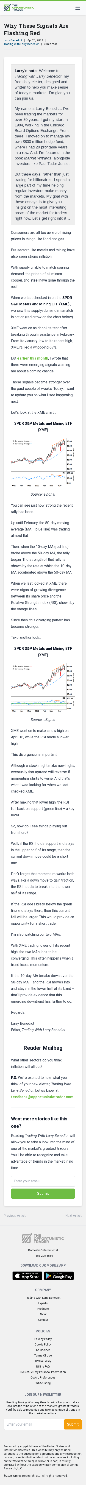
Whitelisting (43, 1383)
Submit (43, 1193)
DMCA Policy (43, 1361)
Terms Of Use (43, 1355)
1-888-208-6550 (43, 1255)
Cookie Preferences (43, 1377)
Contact (43, 1319)
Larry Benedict (13, 40)
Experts (43, 1303)
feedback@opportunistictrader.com (42, 1097)
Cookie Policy (43, 1344)
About (43, 1314)
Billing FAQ (43, 1366)
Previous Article (15, 1215)
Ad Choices (43, 1350)
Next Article (74, 1215)
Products (43, 1308)
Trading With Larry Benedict (21, 44)
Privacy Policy (43, 1339)
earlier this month (32, 358)
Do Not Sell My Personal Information (43, 1372)
